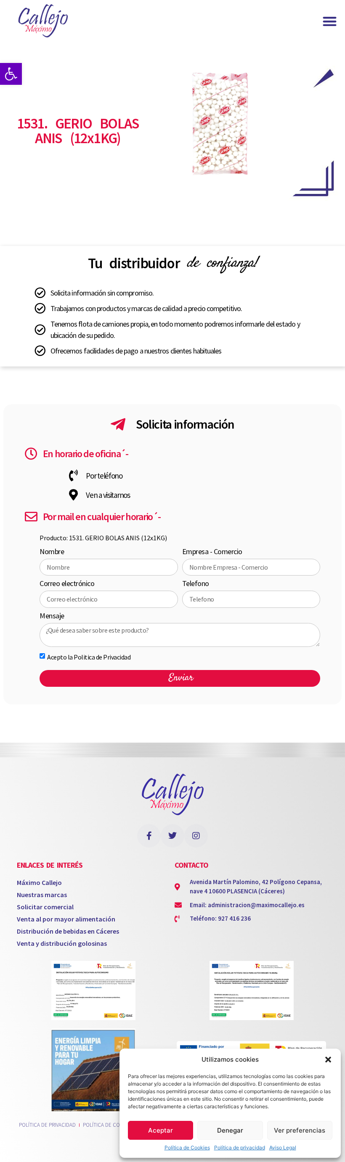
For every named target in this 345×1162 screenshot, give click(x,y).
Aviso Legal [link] (282, 1147)
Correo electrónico (67, 584)
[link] (11, 74)
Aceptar (160, 1130)
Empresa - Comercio (212, 552)
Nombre (52, 552)
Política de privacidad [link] (239, 1147)
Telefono (195, 584)
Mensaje (52, 616)
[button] (328, 1059)
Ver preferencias (299, 1130)
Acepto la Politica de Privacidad (88, 656)
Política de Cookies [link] (187, 1147)
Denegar (230, 1130)
